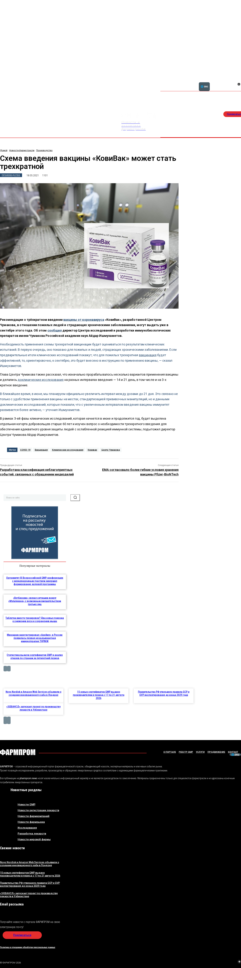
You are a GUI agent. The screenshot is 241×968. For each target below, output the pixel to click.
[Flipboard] (235, 80)
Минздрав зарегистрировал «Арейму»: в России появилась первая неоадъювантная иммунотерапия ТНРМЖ (34, 638)
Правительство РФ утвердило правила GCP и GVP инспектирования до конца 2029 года (163, 693)
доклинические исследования (41, 380)
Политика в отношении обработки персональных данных (27, 947)
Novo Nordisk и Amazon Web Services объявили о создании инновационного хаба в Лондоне (33, 693)
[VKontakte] (235, 84)
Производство (44, 150)
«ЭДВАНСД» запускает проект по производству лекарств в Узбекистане (33, 708)
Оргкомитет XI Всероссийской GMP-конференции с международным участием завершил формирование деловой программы (34, 581)
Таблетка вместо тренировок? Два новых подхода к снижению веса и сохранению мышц (34, 619)
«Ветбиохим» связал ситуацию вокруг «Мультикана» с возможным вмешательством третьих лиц (34, 601)
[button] (222, 82)
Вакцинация (41, 450)
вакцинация (147, 355)
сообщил (54, 330)
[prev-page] (5, 668)
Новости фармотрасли (21, 150)
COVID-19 (25, 450)
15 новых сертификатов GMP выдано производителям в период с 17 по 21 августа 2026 (98, 695)
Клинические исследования (67, 450)
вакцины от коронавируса (83, 319)
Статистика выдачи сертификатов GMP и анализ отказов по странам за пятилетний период (35, 656)
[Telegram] (222, 962)
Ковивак (92, 450)
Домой (3, 150)
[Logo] (17, 752)
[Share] (239, 80)
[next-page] (9, 668)
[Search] (75, 497)
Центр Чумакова (110, 450)
